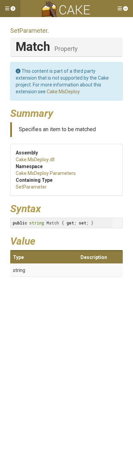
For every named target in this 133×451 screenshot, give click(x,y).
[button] (10, 8)
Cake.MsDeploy (63, 91)
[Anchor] (58, 112)
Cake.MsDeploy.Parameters (46, 173)
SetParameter (28, 30)
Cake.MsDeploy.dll (35, 159)
